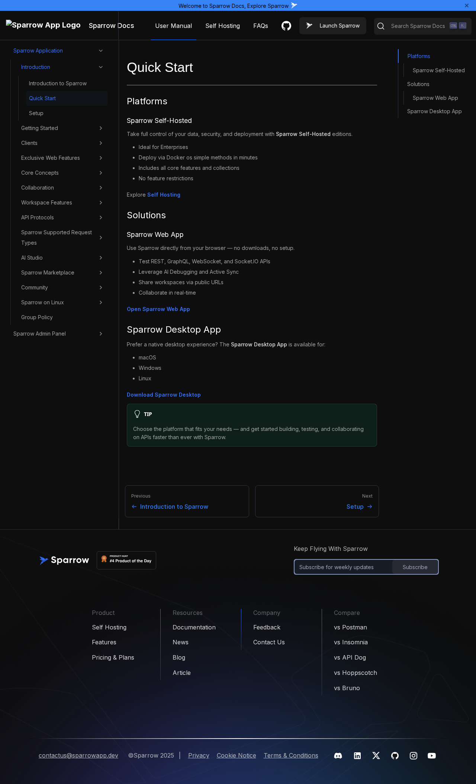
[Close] (466, 5)
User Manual (173, 25)
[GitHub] (394, 755)
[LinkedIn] (357, 755)
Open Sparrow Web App (158, 309)
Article (182, 672)
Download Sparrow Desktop (164, 394)
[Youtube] (432, 756)
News (181, 642)
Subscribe (415, 567)
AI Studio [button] (32, 257)
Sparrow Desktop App (434, 111)
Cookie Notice (236, 755)
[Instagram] (413, 755)
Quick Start (42, 98)
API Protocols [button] (37, 217)
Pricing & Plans (113, 657)
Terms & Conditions (291, 755)
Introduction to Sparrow (58, 83)
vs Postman (350, 627)
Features (104, 642)
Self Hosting (222, 25)
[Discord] (338, 755)
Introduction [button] (35, 67)
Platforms (419, 56)
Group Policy (37, 317)
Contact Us (269, 642)
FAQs (260, 25)
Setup (36, 113)
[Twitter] (376, 755)
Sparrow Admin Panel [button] (39, 333)
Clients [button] (29, 143)
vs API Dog (350, 657)
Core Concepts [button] (40, 172)
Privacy (198, 755)
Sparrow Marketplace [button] (47, 272)
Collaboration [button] (37, 187)
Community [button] (34, 287)
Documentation (194, 627)
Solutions (418, 83)
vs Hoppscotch (355, 672)
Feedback (266, 627)
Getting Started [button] (39, 128)
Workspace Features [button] (46, 202)
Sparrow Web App (435, 97)
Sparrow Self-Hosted (439, 70)
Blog (179, 657)
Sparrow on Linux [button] (42, 302)
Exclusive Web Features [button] (50, 158)
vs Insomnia (351, 642)
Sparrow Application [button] (38, 50)
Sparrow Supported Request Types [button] (56, 237)
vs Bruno (347, 688)
